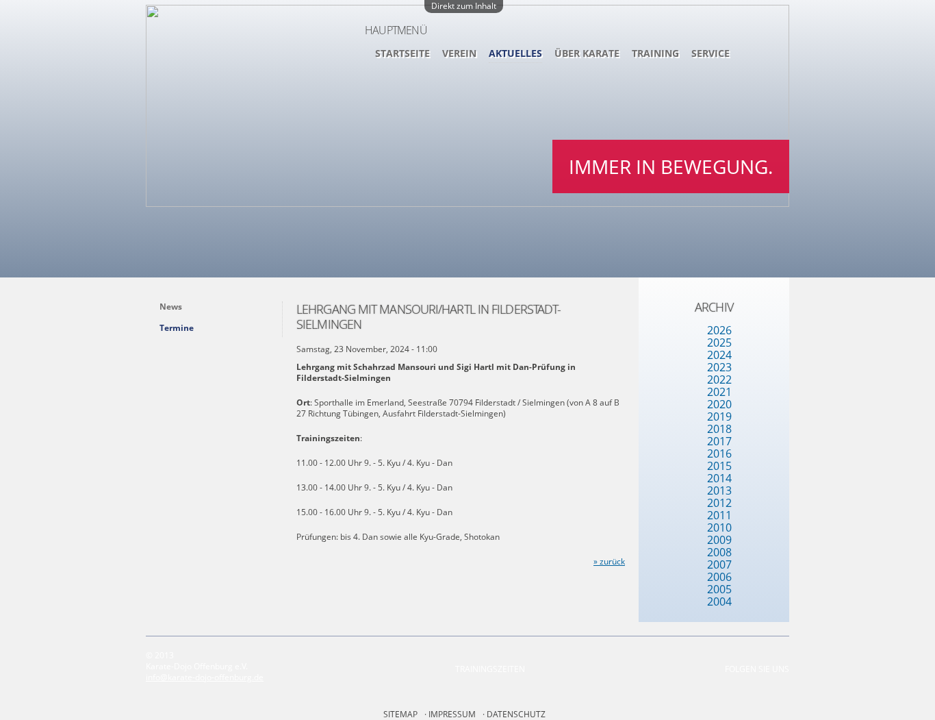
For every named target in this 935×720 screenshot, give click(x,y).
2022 (719, 379)
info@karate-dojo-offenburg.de (205, 677)
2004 (719, 601)
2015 (719, 465)
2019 (719, 416)
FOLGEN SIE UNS (757, 669)
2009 (719, 539)
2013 (719, 490)
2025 (719, 342)
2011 (719, 515)
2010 (719, 527)
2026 (719, 330)
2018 (719, 428)
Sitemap (400, 714)
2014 (719, 478)
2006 (719, 576)
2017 (719, 441)
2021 (719, 391)
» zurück (609, 561)
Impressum (452, 714)
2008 (719, 552)
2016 (719, 453)
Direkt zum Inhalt (463, 6)
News (170, 306)
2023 (719, 367)
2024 (719, 354)
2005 (719, 589)
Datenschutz (516, 714)
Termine (176, 328)
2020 (719, 404)
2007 (719, 564)
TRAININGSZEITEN (490, 669)
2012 (719, 502)
